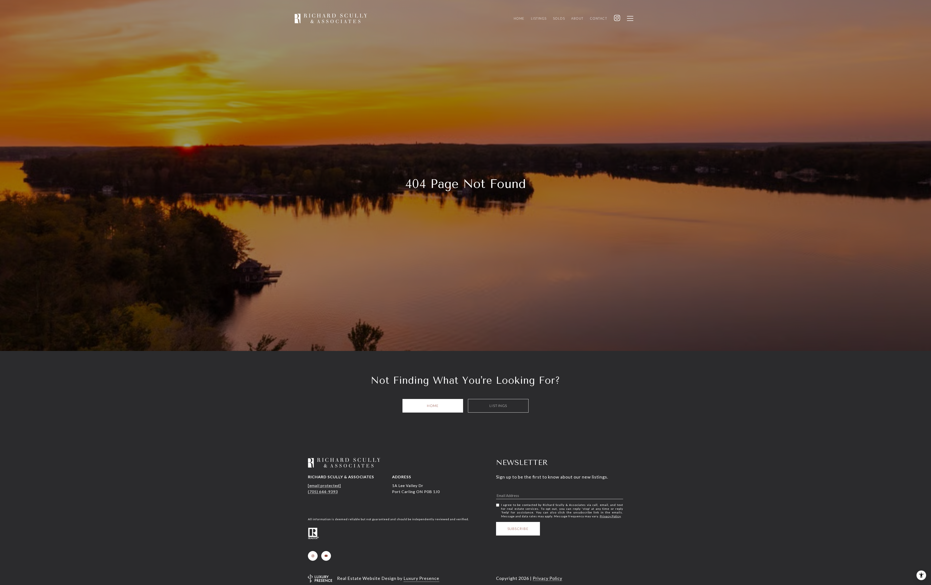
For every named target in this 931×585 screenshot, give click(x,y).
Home (433, 406)
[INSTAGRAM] (313, 556)
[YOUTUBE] (326, 556)
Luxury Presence (421, 578)
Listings (498, 406)
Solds (559, 18)
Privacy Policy (610, 516)
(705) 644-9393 (323, 491)
